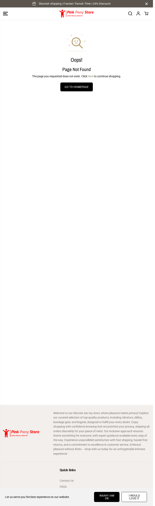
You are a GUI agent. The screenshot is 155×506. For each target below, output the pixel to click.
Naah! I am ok (106, 497)
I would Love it (134, 497)
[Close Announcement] (146, 3)
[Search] (130, 13)
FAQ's (63, 486)
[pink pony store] (76, 14)
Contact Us (67, 480)
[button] (5, 14)
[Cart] (146, 13)
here (90, 76)
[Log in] (138, 13)
